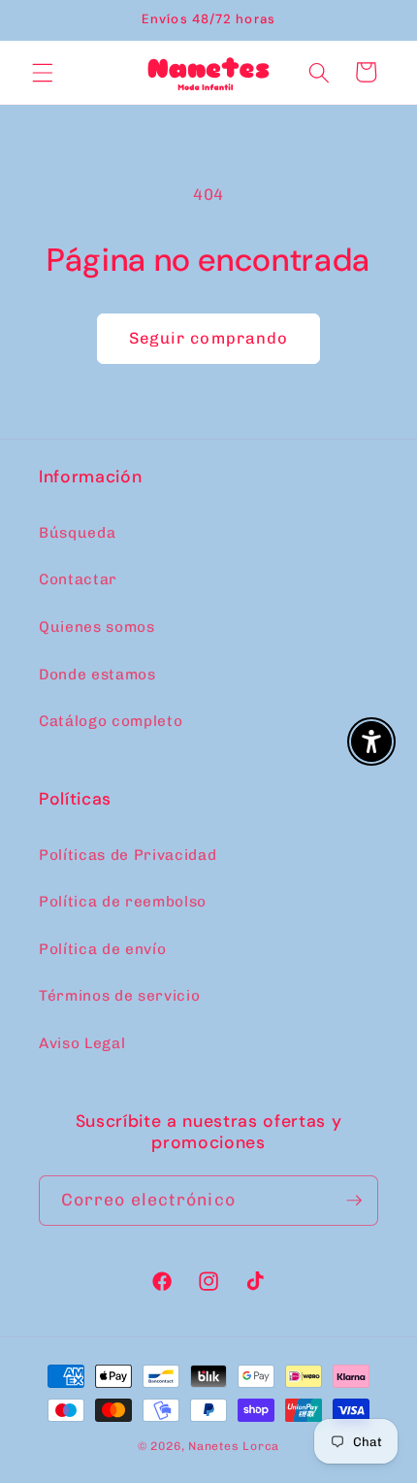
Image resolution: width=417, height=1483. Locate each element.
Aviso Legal (82, 1043)
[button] (42, 72)
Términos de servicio (119, 996)
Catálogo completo (110, 721)
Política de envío (102, 949)
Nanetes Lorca (233, 1446)
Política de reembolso (123, 901)
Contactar (78, 579)
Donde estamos (97, 674)
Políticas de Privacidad (127, 855)
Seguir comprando (209, 337)
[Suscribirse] (354, 1200)
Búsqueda (77, 533)
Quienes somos (97, 627)
